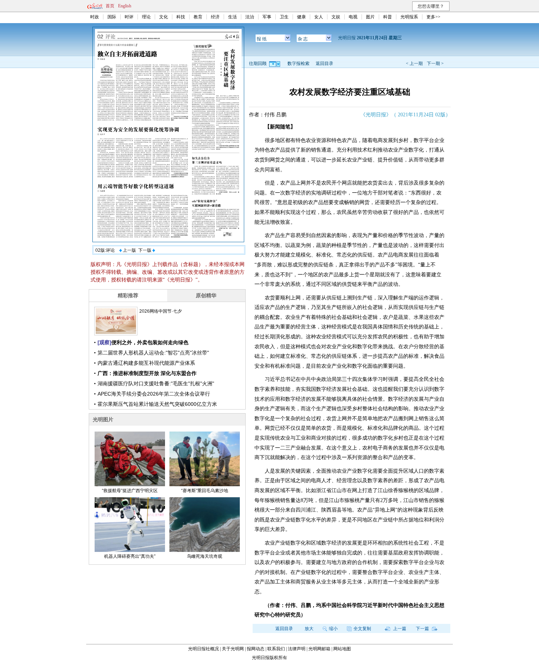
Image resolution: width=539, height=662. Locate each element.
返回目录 (324, 63)
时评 (129, 16)
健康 (301, 16)
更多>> (433, 16)
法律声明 (296, 648)
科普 (387, 16)
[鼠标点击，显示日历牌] (275, 63)
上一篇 (399, 628)
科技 (180, 16)
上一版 (129, 250)
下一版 (145, 250)
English (124, 5)
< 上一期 (414, 63)
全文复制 (362, 628)
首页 (110, 5)
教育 (198, 16)
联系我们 (276, 648)
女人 (318, 16)
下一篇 (423, 628)
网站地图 (342, 648)
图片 (370, 16)
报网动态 (255, 648)
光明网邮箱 (319, 648)
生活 (232, 16)
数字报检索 (298, 63)
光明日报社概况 (203, 648)
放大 (309, 628)
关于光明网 (233, 648)
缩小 (333, 628)
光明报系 (409, 16)
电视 (353, 16)
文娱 (335, 16)
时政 (94, 16)
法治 (249, 16)
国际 (111, 16)
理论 (146, 16)
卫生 (284, 16)
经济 (215, 16)
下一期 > (435, 63)
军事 (267, 16)
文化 (163, 16)
